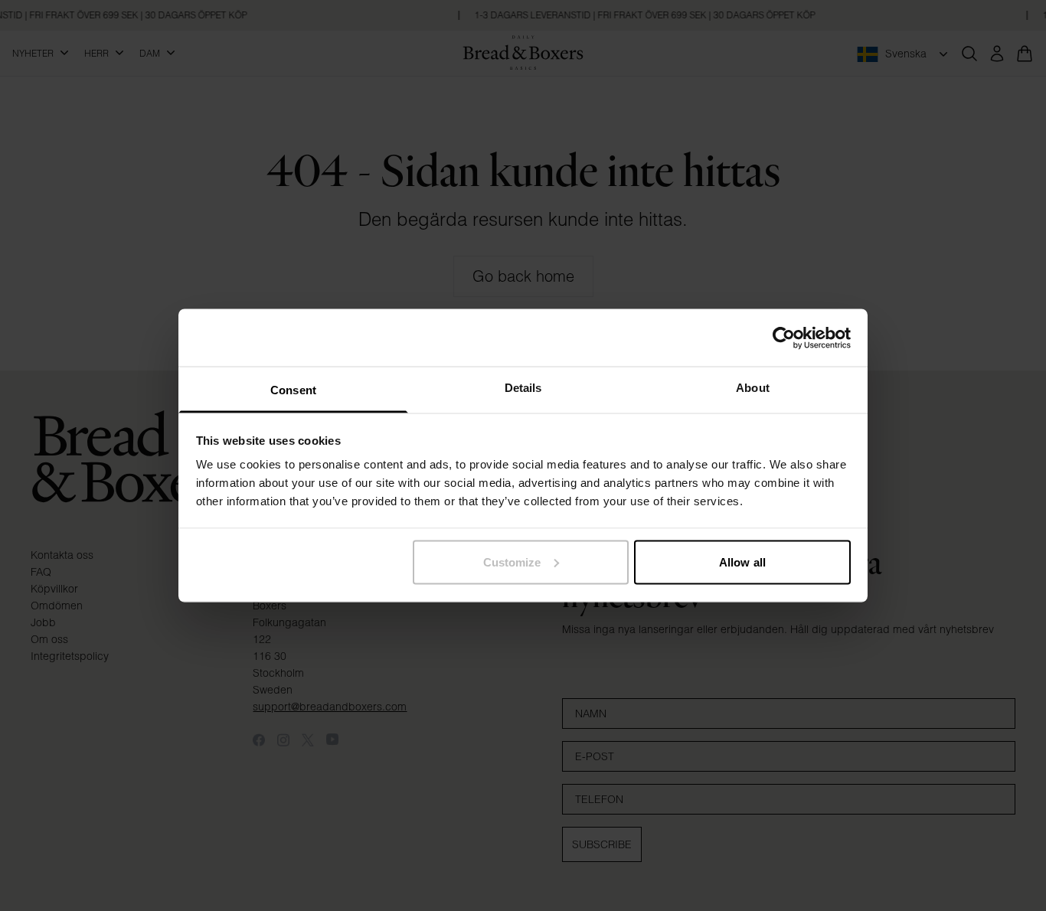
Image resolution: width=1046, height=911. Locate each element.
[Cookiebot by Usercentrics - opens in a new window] (784, 337)
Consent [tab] (293, 390)
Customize (512, 561)
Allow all (742, 561)
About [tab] (753, 387)
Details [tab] (523, 387)
